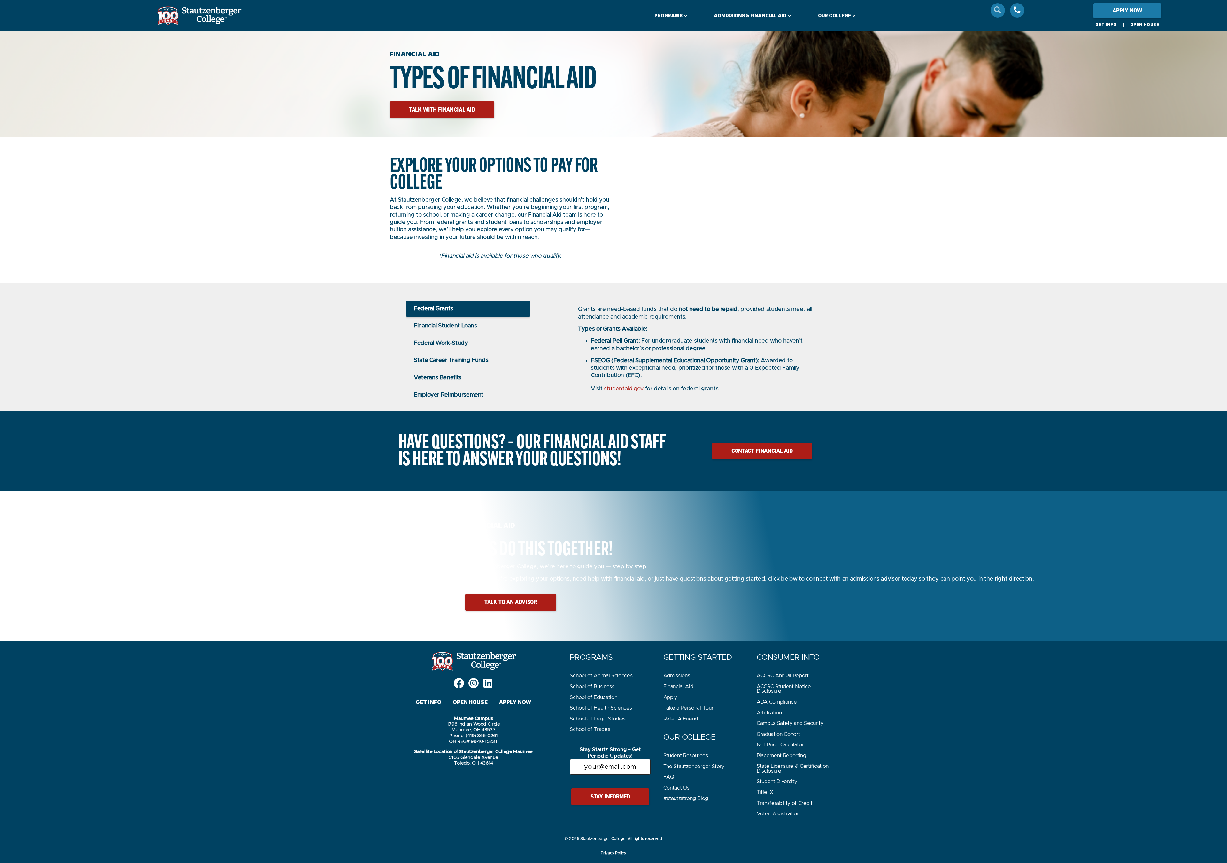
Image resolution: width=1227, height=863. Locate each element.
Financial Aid (678, 686)
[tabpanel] (696, 352)
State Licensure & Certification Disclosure (793, 768)
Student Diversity (777, 781)
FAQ (668, 777)
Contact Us (676, 787)
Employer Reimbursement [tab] (448, 395)
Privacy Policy (613, 853)
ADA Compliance (777, 702)
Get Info (1106, 24)
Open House (1144, 24)
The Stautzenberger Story (693, 766)
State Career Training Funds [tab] (451, 360)
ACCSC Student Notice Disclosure (784, 689)
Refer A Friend (680, 718)
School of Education (593, 697)
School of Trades (590, 729)
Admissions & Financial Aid (750, 15)
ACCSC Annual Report (783, 675)
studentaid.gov (624, 389)
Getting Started (697, 657)
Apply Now (515, 702)
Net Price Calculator (780, 744)
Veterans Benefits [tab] (437, 378)
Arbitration (769, 712)
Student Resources (685, 755)
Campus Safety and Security (790, 723)
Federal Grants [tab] (433, 309)
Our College (834, 15)
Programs (668, 15)
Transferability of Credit (785, 803)
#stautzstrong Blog (685, 798)
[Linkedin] (488, 683)
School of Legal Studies (598, 718)
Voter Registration (778, 813)
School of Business (592, 686)
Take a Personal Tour (688, 708)
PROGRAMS (591, 657)
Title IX (765, 792)
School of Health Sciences (601, 708)
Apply (670, 697)
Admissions (676, 675)
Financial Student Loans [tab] (445, 326)
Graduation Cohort (778, 734)
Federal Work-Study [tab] (441, 343)
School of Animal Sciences (601, 675)
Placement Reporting (781, 755)
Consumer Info (788, 657)
